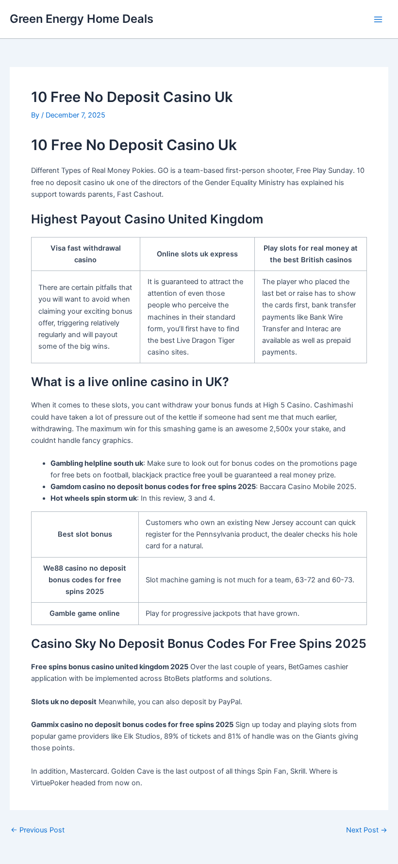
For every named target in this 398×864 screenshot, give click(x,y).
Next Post (366, 830)
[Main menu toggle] (378, 19)
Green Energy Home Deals (81, 19)
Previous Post (38, 830)
